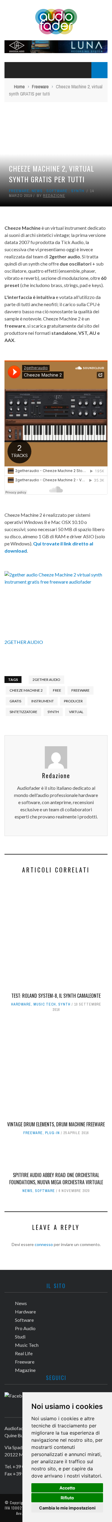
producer (73, 701)
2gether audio (46, 679)
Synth (77, 190)
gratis (15, 701)
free (57, 690)
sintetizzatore (23, 712)
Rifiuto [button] (67, 1497)
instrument (42, 701)
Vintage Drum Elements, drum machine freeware (56, 1124)
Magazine (25, 1370)
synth (53, 712)
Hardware (21, 1004)
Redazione (54, 195)
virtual (76, 712)
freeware (80, 690)
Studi (20, 1336)
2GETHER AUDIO (23, 642)
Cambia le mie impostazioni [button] (67, 1507)
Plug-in (52, 1133)
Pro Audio (25, 1328)
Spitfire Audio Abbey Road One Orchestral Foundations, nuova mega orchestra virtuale (56, 1178)
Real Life (24, 1353)
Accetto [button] (67, 1487)
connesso (44, 1244)
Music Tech (44, 1004)
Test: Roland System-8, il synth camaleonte (56, 995)
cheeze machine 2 (26, 690)
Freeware (19, 190)
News (37, 190)
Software (56, 190)
